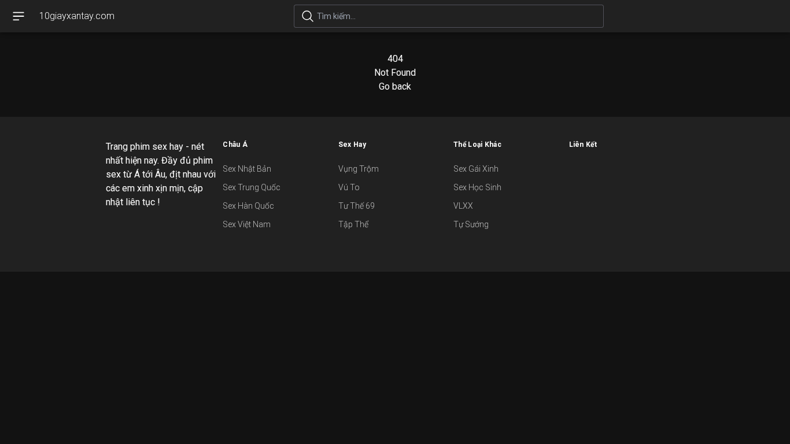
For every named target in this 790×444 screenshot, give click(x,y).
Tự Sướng (471, 224)
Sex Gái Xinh (476, 168)
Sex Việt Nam (247, 224)
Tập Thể (353, 224)
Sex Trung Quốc (251, 187)
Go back (395, 86)
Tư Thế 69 (356, 205)
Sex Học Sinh (477, 187)
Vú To (349, 187)
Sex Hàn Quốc (248, 205)
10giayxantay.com (77, 15)
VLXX (463, 205)
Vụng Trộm (358, 168)
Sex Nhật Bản (247, 168)
